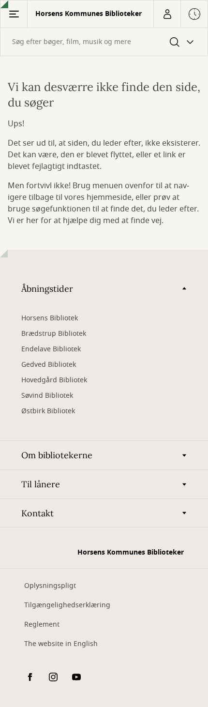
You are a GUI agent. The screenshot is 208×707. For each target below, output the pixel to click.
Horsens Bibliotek (49, 318)
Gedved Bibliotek (48, 365)
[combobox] (104, 42)
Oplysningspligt (50, 586)
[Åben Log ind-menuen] (166, 14)
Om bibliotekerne (56, 455)
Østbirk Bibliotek (48, 411)
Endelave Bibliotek (51, 349)
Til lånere (40, 484)
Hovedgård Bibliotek (54, 380)
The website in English (61, 644)
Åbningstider (47, 288)
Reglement (41, 624)
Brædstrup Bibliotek (53, 334)
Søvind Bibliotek (47, 396)
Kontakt (37, 513)
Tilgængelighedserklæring (67, 605)
